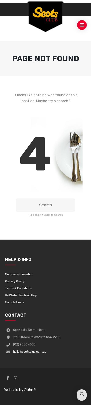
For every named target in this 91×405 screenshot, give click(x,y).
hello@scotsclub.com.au (29, 352)
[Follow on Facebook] (7, 377)
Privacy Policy (14, 281)
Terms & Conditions (18, 288)
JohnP (30, 389)
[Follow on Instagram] (15, 377)
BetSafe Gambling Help (21, 295)
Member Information (19, 274)
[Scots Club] (45, 14)
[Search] (81, 394)
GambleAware (14, 302)
